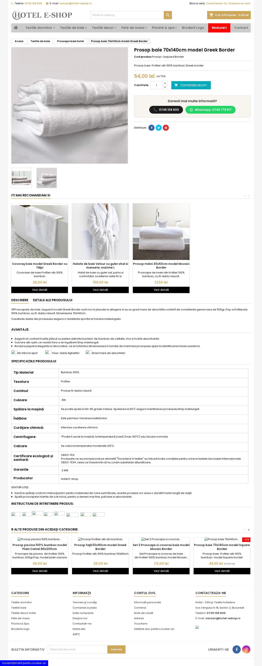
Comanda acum (190, 85)
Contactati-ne (82, 624)
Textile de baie (72, 27)
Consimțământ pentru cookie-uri (24, 663)
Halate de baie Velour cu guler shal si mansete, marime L (100, 266)
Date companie (83, 613)
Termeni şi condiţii (85, 602)
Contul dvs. (145, 593)
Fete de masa (132, 27)
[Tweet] (159, 128)
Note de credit (143, 613)
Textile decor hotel (23, 613)
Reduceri (219, 27)
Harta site (79, 629)
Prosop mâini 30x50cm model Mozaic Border (161, 266)
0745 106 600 (166, 109)
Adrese (139, 618)
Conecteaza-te (216, 3)
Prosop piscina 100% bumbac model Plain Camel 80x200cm (39, 547)
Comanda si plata (85, 608)
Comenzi (140, 608)
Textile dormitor (38, 27)
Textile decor (103, 27)
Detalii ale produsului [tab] (52, 300)
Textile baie (18, 608)
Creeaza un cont (239, 3)
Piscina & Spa (20, 624)
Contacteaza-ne (210, 593)
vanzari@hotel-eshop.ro (75, 3)
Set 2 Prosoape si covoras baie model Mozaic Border (161, 547)
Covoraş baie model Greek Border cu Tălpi (39, 266)
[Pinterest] (166, 128)
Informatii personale (147, 602)
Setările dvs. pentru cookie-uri (154, 629)
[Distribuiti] (151, 128)
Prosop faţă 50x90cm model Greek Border (100, 547)
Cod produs (142, 57)
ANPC (76, 634)
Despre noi (80, 618)
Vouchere (140, 624)
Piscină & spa (163, 27)
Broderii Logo (193, 27)
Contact (241, 27)
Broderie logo (20, 629)
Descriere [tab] (19, 300)
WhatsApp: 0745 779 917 (213, 110)
